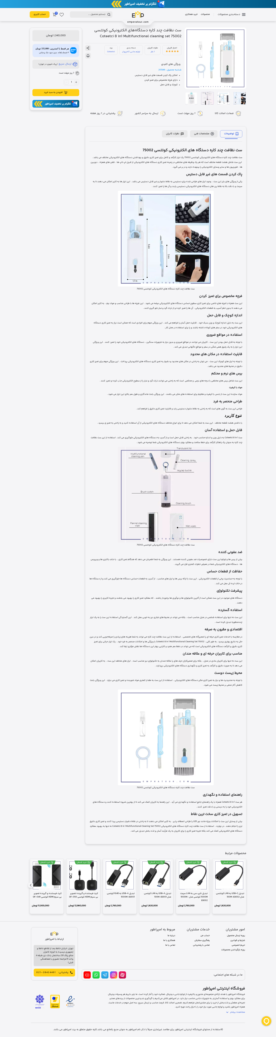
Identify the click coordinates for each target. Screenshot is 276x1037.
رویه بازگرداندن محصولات (233, 950)
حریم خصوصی (238, 945)
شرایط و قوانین (237, 940)
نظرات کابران (172, 134)
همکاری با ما (169, 940)
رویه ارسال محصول (236, 935)
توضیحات (229, 134)
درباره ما (171, 935)
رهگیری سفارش (202, 940)
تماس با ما (170, 945)
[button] (30, 885)
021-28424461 (46, 972)
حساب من (205, 935)
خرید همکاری (191, 14)
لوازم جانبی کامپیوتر (131, 51)
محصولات (205, 14)
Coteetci (111, 51)
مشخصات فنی (201, 134)
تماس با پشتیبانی (201, 945)
